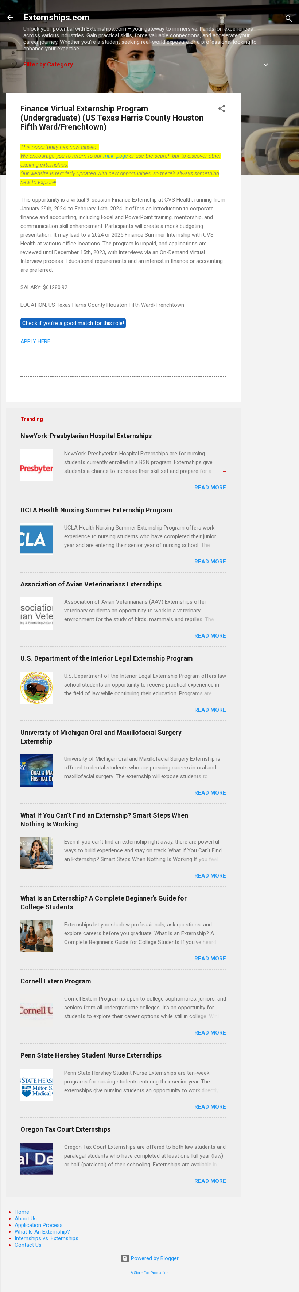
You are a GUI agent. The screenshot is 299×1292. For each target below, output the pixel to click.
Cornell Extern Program (55, 981)
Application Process (39, 1225)
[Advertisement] (269, 202)
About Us (26, 1218)
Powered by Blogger (154, 1258)
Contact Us (28, 1245)
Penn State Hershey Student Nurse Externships (91, 1055)
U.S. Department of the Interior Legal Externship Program (106, 658)
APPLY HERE (35, 341)
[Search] (288, 20)
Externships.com (56, 17)
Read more (210, 487)
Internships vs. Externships (46, 1238)
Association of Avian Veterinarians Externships (91, 584)
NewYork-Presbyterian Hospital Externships (86, 436)
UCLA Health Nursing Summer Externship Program (96, 510)
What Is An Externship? (42, 1231)
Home (22, 1212)
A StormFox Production (149, 1272)
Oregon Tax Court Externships (65, 1129)
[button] (221, 109)
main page (115, 156)
